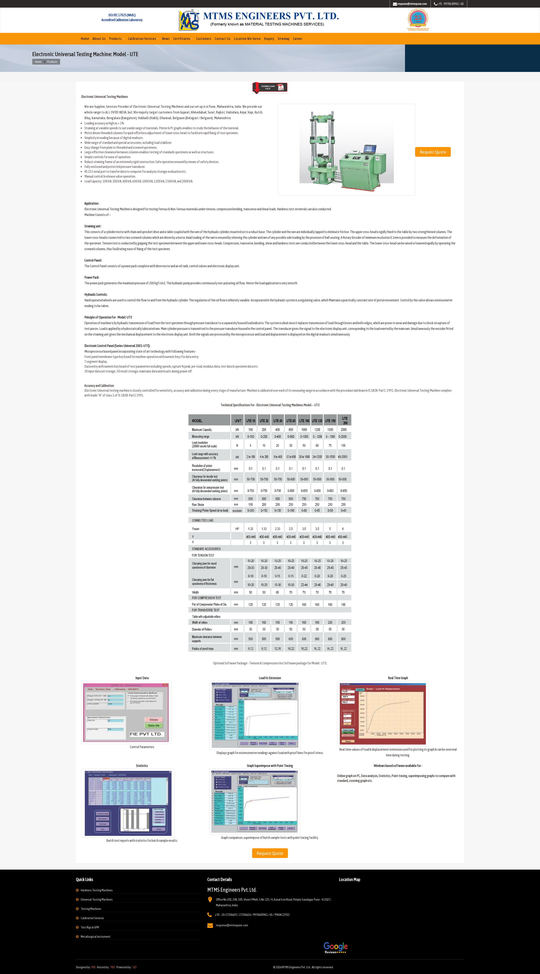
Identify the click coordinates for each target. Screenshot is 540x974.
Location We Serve (247, 38)
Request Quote (433, 151)
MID (94, 967)
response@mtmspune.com (232, 925)
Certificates (181, 38)
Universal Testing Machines (97, 899)
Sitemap (284, 38)
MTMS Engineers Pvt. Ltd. (296, 967)
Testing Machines (91, 909)
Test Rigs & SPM (90, 927)
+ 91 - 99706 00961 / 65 (450, 3)
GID (134, 967)
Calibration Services (142, 38)
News (166, 38)
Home (85, 38)
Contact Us (223, 38)
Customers (203, 38)
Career (297, 38)
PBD (113, 967)
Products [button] (115, 38)
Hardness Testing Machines (97, 890)
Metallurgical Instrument (96, 936)
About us (99, 38)
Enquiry (269, 38)
